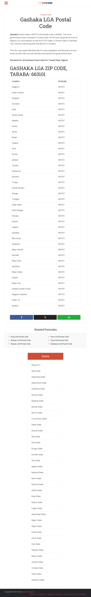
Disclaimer (58, 594)
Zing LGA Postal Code (19, 337)
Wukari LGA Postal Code (21, 340)
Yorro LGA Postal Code (59, 337)
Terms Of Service (80, 594)
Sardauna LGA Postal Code (61, 344)
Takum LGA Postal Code (20, 344)
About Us (33, 594)
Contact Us (41, 594)
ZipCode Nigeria (28, 592)
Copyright (50, 594)
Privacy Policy (68, 594)
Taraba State (45, 14)
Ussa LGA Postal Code (59, 340)
